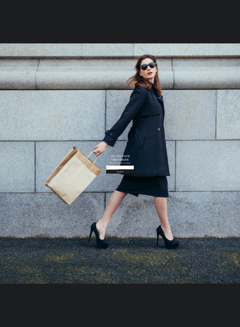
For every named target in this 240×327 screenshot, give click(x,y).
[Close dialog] (238, 2)
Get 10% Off (120, 171)
